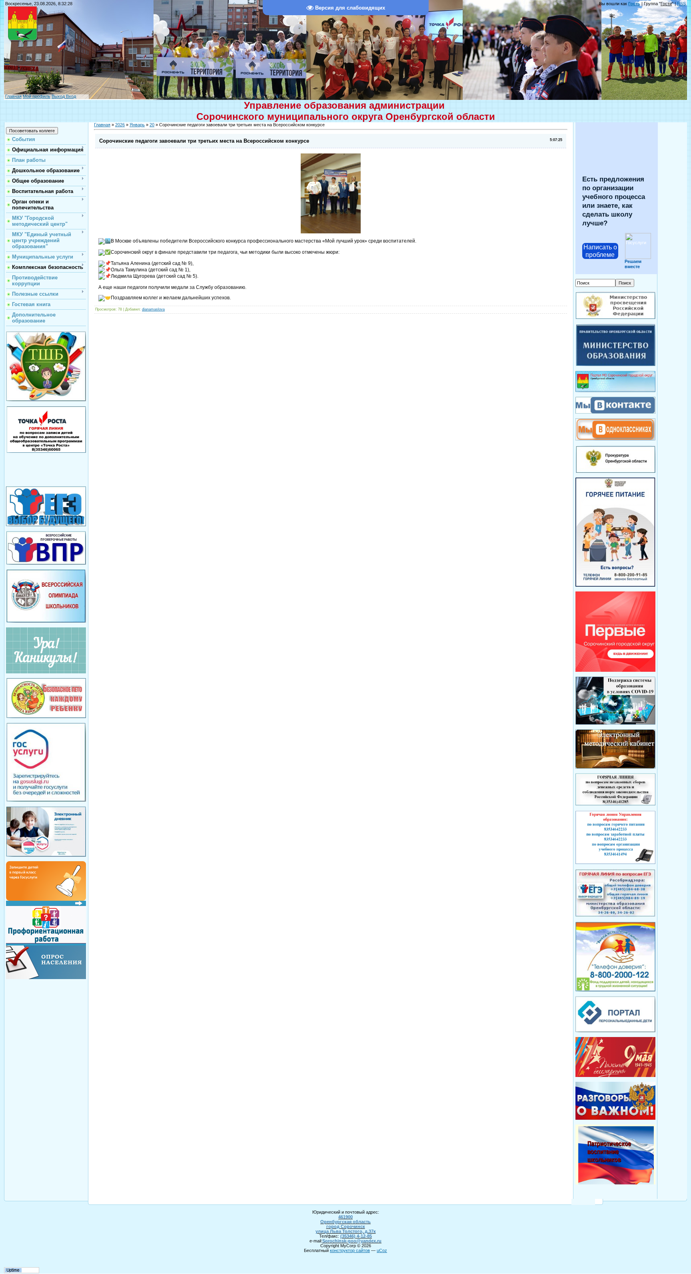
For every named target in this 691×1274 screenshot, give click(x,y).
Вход (70, 96)
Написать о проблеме (600, 251)
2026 (120, 124)
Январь (137, 124)
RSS (681, 3)
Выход (58, 96)
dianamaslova (153, 309)
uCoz (382, 1250)
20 (152, 124)
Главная (13, 96)
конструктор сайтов (350, 1250)
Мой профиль (36, 96)
